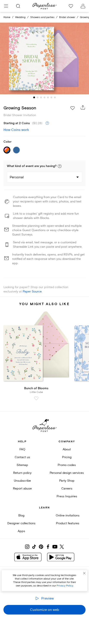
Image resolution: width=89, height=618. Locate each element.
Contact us (22, 457)
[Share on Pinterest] (41, 547)
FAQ (22, 449)
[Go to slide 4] (44, 97)
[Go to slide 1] (34, 97)
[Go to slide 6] (51, 97)
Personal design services (67, 473)
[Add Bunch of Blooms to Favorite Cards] (36, 398)
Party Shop (67, 481)
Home (6, 17)
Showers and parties (42, 17)
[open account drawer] (83, 6)
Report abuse (22, 488)
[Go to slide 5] (48, 97)
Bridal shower (67, 17)
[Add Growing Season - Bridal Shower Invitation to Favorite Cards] (72, 108)
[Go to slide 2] (37, 97)
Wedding (20, 17)
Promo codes (67, 465)
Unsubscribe (22, 481)
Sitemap (22, 465)
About (67, 449)
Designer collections (21, 523)
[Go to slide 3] (41, 97)
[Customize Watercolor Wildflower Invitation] (44, 58)
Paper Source (32, 291)
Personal (17, 177)
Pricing (67, 457)
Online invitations (67, 515)
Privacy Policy (65, 585)
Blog (21, 515)
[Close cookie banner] (84, 573)
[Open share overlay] (83, 107)
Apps (21, 531)
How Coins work (16, 130)
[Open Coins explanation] (47, 123)
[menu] (6, 6)
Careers (66, 488)
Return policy (22, 473)
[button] (59, 166)
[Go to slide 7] (55, 97)
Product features (67, 523)
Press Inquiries (67, 496)
